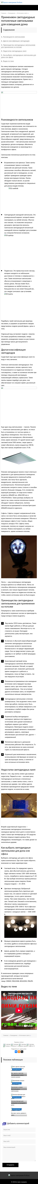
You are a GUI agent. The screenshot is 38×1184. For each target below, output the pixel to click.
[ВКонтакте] (16, 1051)
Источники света (16, 1069)
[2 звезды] (15, 1044)
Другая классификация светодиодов (15, 41)
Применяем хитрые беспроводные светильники (16, 1089)
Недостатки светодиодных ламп (13, 51)
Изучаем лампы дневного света (18, 1114)
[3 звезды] (23, 1044)
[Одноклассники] (19, 1051)
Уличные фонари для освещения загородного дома (18, 1103)
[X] (22, 1051)
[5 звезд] (6, 1046)
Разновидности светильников (13, 37)
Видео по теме (7, 61)
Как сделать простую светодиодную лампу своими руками (17, 1075)
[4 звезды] (31, 1044)
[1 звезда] (7, 1044)
